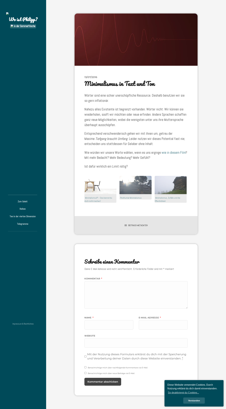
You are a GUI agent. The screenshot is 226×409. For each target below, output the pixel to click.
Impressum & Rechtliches (23, 324)
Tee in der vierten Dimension (23, 216)
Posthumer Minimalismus (131, 197)
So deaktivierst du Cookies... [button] (183, 392)
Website (89, 335)
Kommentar (93, 278)
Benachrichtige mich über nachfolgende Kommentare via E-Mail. (118, 367)
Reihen (23, 208)
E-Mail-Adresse (150, 317)
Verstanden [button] (194, 400)
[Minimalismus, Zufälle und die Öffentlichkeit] (171, 185)
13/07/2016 (90, 77)
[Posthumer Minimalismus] (135, 185)
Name (88, 317)
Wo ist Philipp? (23, 19)
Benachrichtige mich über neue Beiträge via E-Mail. (111, 373)
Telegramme (22, 223)
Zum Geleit (23, 201)
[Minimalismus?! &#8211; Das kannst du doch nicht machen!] (100, 185)
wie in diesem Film (174, 152)
